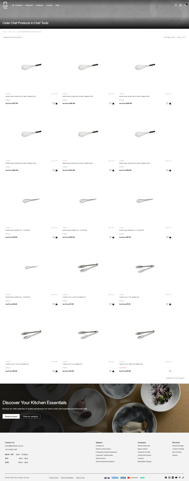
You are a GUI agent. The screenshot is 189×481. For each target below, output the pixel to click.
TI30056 (121, 294)
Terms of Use (80, 477)
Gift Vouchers (101, 458)
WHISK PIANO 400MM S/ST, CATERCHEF (18, 230)
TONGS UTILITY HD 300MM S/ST (129, 297)
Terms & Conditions (67, 477)
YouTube (176, 478)
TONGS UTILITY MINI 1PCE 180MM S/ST (131, 364)
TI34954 (64, 94)
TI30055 (64, 361)
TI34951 (64, 161)
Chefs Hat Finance (144, 455)
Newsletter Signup (144, 461)
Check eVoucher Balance (105, 461)
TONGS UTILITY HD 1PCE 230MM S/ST (17, 364)
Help (57, 5)
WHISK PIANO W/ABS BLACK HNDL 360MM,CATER (21, 163)
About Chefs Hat (144, 446)
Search (176, 5)
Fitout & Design (178, 446)
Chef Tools (11, 32)
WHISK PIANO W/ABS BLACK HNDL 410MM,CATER (134, 96)
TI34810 (8, 294)
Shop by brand (11, 416)
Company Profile (144, 452)
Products (18, 5)
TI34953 (121, 94)
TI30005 (8, 361)
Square (175, 455)
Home (4, 32)
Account (181, 5)
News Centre (142, 449)
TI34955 (8, 94)
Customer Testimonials (104, 455)
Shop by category (30, 416)
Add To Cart (56, 103)
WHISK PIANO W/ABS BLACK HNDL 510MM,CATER (21, 96)
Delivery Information (103, 449)
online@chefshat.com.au (14, 446)
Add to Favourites (54, 103)
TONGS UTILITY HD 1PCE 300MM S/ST (74, 297)
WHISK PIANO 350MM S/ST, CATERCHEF (74, 230)
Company (39, 5)
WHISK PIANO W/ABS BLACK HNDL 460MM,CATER (77, 96)
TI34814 (64, 227)
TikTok (183, 478)
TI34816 (8, 227)
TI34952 (8, 161)
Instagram (169, 478)
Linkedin (173, 478)
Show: (179, 37)
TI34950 (121, 161)
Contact (49, 5)
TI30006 (65, 294)
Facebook (166, 478)
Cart (185, 5)
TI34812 (121, 227)
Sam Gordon (177, 452)
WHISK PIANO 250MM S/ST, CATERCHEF (18, 297)
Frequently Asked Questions (106, 452)
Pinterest (180, 478)
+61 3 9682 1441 (11, 449)
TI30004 (121, 361)
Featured (29, 5)
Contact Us (100, 446)
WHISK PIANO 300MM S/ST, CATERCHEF (131, 230)
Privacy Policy (53, 477)
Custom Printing (178, 449)
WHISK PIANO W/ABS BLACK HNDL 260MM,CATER (134, 163)
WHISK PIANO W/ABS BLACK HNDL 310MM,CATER (77, 163)
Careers (141, 458)
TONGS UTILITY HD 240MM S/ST (72, 364)
